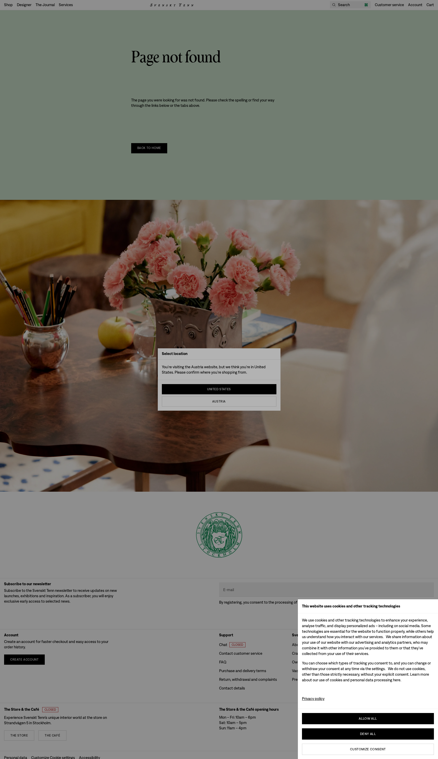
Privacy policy (313, 698)
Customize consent (368, 749)
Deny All (368, 734)
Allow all (368, 718)
